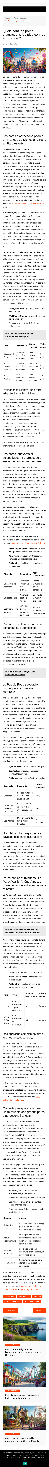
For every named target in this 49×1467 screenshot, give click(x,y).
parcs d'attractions (13, 1301)
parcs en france (33, 1301)
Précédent (12, 1310)
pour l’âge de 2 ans (29, 1289)
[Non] (46, 1458)
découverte (24, 1296)
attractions (10, 1296)
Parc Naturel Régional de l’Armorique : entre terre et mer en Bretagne (23, 1352)
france (38, 1296)
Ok (25, 1463)
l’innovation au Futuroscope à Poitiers (28, 543)
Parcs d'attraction (11, 44)
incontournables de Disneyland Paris (28, 203)
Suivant (38, 1310)
